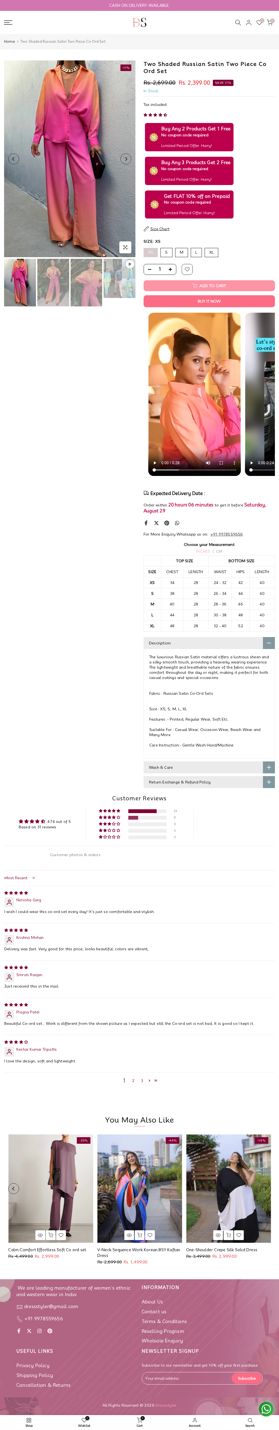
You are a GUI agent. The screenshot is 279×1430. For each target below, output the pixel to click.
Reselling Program (163, 1331)
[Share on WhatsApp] (177, 523)
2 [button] (133, 1080)
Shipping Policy (34, 1375)
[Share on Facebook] (146, 523)
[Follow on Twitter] (29, 1331)
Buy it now (209, 301)
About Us (152, 1302)
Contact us (154, 1311)
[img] (16, 893)
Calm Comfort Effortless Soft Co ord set (47, 1249)
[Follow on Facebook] (18, 1331)
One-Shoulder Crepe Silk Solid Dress (221, 1249)
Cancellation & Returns (43, 1385)
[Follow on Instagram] (39, 1331)
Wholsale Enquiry (162, 1340)
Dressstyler (166, 1405)
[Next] (125, 158)
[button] (155, 115)
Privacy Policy (32, 1365)
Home (9, 41)
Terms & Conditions (164, 1321)
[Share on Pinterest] (166, 523)
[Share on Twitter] (156, 523)
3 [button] (142, 1080)
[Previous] (13, 158)
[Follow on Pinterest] (49, 1331)
